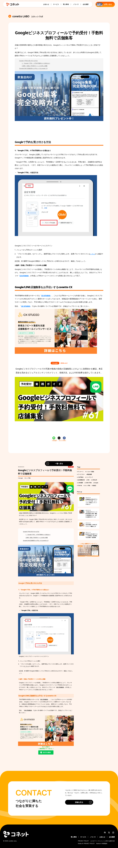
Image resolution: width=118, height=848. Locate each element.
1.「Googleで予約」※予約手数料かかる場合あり (36, 63)
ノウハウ (76, 4)
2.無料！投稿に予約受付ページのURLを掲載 (34, 66)
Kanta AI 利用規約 (101, 843)
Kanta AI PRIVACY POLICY (86, 843)
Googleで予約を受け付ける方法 (28, 60)
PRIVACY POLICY (83, 841)
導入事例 (66, 4)
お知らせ (46, 4)
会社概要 (86, 4)
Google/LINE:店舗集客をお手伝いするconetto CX (33, 68)
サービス (56, 4)
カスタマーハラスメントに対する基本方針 (102, 841)
